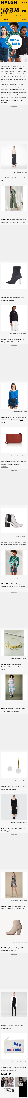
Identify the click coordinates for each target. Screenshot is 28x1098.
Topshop (11, 300)
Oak (10, 1028)
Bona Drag (17, 711)
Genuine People (20, 908)
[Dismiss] (25, 1083)
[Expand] (20, 1083)
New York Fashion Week (14, 66)
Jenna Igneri (5, 19)
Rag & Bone (12, 950)
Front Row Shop (21, 222)
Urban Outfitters (6, 589)
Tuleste (14, 789)
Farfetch (23, 544)
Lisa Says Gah (13, 1070)
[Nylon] (9, 2)
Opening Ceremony (18, 342)
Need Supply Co (6, 831)
